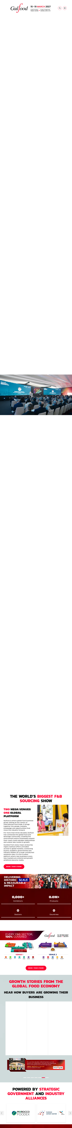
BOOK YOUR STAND (14, 867)
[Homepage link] (30, 8)
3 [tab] (32, 1077)
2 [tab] (28, 1077)
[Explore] (65, 8)
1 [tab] (25, 1077)
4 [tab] (36, 1077)
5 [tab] (39, 1077)
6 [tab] (43, 1077)
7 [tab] (47, 1077)
